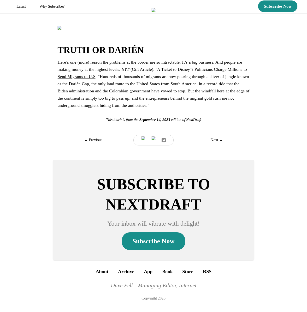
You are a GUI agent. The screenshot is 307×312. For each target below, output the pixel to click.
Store (187, 271)
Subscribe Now (278, 6)
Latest (21, 6)
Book (167, 271)
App (148, 271)
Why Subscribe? (52, 6)
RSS (207, 271)
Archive (126, 271)
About (102, 271)
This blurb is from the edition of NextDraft (153, 120)
